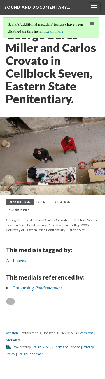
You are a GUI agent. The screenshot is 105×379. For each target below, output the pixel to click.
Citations (63, 202)
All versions (84, 333)
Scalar (36, 347)
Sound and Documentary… (37, 7)
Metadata (13, 340)
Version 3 (13, 333)
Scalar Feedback (30, 354)
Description (20, 202)
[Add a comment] (13, 302)
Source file (19, 209)
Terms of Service (67, 347)
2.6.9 (46, 347)
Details (42, 202)
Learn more (54, 31)
